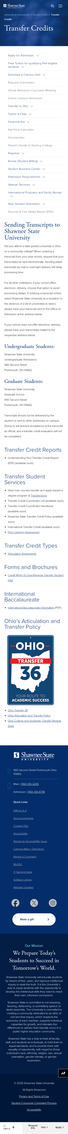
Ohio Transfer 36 (18, 710)
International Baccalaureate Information (31, 608)
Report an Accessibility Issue (30, 841)
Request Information (21, 82)
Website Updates (23, 887)
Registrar (14, 153)
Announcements (23, 818)
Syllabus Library (22, 880)
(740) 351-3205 (30, 784)
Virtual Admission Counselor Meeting (32, 90)
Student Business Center (24, 169)
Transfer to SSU (40, 14)
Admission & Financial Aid (16, 14)
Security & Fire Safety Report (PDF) (31, 212)
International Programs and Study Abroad (35, 192)
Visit (43, 1127)
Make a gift (27, 919)
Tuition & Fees (17, 114)
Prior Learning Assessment (23, 532)
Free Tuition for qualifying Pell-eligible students (32, 65)
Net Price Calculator (21, 129)
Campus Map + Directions (28, 849)
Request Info (32, 1126)
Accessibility (20, 833)
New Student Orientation (24, 204)
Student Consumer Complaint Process (34, 1103)
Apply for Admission (21, 55)
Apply (58, 1127)
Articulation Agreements (22, 554)
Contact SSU (20, 826)
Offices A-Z (20, 810)
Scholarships (16, 137)
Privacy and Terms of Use (34, 1096)
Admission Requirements (24, 177)
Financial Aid (16, 122)
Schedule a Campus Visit (24, 74)
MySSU (17, 864)
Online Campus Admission (25, 98)
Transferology (39, 495)
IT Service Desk (22, 872)
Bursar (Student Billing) (23, 161)
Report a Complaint (24, 856)
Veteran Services (19, 184)
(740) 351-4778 (36, 792)
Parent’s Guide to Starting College (30, 145)
